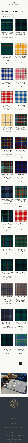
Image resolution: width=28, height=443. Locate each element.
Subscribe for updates (13, 427)
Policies (14, 423)
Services (13, 418)
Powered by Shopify (14, 441)
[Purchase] (14, 383)
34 (16, 364)
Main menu (14, 413)
